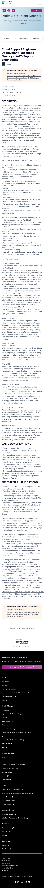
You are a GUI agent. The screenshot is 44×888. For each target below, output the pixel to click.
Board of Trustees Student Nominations (14, 693)
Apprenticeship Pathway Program (12, 714)
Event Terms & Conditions (10, 866)
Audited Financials (8, 696)
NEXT (3, 736)
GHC (3, 747)
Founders (5, 718)
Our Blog (4, 832)
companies (23, 38)
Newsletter (5, 849)
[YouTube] (22, 882)
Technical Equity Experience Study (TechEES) (16, 793)
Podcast (4, 835)
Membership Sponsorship (10, 768)
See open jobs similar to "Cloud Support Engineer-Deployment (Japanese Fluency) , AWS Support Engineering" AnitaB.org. (24, 78)
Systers (4, 776)
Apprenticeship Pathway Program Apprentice (16, 733)
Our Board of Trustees (9, 689)
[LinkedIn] (13, 10)
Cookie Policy (6, 863)
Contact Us (5, 845)
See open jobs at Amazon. (16, 73)
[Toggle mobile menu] (40, 3)
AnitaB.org (28, 876)
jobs (14, 38)
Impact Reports (6, 797)
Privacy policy (17, 646)
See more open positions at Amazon (22, 628)
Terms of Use (6, 861)
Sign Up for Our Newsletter (21, 667)
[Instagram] (4, 10)
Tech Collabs (6, 744)
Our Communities (7, 772)
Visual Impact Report (8, 801)
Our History (5, 682)
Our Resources (7, 828)
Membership (6, 725)
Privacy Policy (6, 858)
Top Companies (7, 804)
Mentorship (5, 710)
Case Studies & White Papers (11, 789)
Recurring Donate (7, 761)
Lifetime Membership (8, 729)
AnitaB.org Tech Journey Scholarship (14, 818)
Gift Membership (7, 780)
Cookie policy (27, 646)
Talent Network (6, 721)
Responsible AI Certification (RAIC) (13, 740)
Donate (4, 757)
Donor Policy (6, 871)
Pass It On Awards (8, 814)
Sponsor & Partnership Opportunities (14, 765)
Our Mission (6, 678)
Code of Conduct (7, 868)
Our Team (5, 685)
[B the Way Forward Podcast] (29, 882)
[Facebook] (8, 10)
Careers (4, 700)
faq (36, 11)
